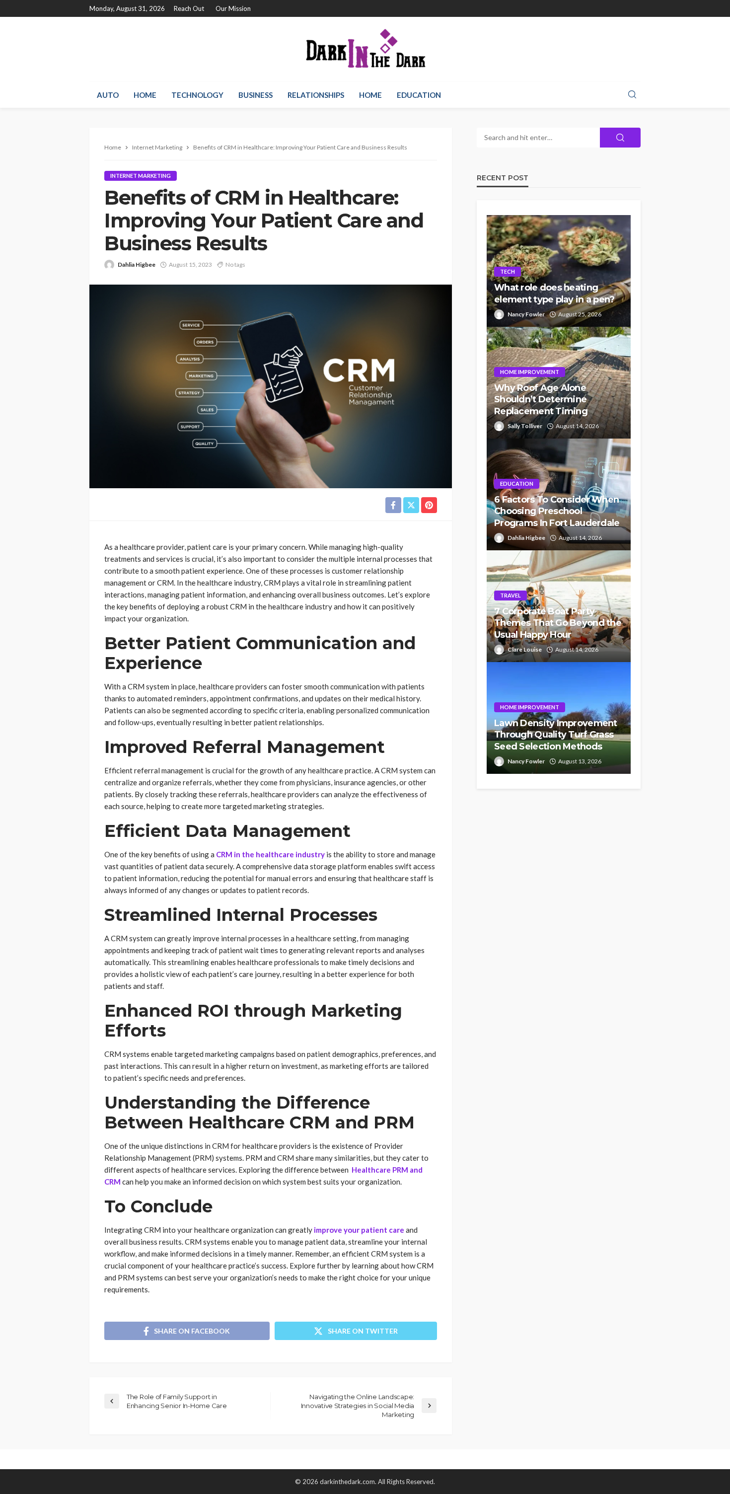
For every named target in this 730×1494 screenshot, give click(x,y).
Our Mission (233, 8)
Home (145, 94)
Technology (197, 94)
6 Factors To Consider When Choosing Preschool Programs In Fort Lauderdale (557, 511)
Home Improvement (529, 372)
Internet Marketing (140, 175)
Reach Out (189, 8)
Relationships (316, 94)
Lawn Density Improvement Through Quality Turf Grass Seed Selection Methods (555, 735)
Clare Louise (525, 649)
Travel (510, 595)
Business (255, 94)
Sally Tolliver (525, 426)
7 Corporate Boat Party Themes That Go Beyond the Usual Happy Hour (557, 623)
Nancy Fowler (526, 314)
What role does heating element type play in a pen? (554, 293)
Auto (108, 94)
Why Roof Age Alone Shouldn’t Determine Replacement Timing (540, 399)
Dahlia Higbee (136, 264)
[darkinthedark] (365, 49)
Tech (507, 271)
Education (419, 94)
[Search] (632, 95)
